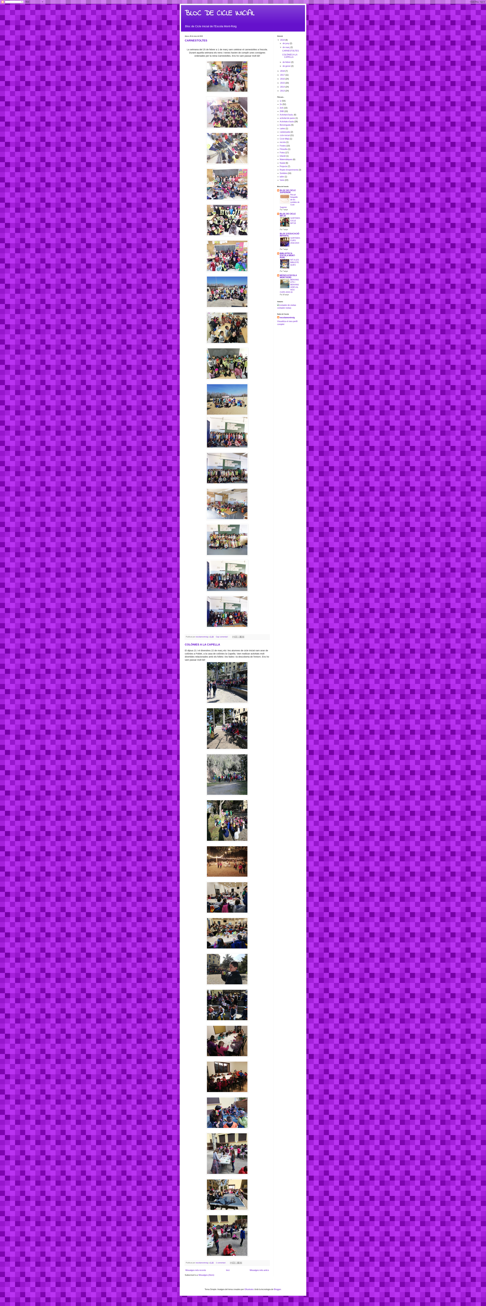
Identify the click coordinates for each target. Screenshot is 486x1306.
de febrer (287, 62)
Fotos (282, 153)
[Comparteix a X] (238, 637)
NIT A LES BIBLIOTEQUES (294, 262)
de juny (286, 43)
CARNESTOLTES (196, 40)
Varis (282, 180)
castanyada (285, 132)
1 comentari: (221, 1263)
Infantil (283, 156)
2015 (282, 83)
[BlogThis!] (236, 637)
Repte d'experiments (289, 170)
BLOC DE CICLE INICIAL (220, 13)
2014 (282, 87)
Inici (228, 1270)
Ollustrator (249, 1289)
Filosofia (283, 149)
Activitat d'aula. (286, 115)
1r (280, 101)
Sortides (283, 173)
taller (282, 177)
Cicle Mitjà (284, 139)
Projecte (283, 166)
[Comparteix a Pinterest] (243, 637)
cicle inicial (285, 135)
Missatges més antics (259, 1270)
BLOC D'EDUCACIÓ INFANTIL (289, 235)
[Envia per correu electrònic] (233, 637)
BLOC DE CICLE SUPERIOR (288, 191)
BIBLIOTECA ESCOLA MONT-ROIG (287, 255)
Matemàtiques (286, 159)
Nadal (282, 163)
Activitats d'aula (287, 121)
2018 (282, 71)
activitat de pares (287, 118)
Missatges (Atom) (206, 1275)
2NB (282, 111)
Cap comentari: (222, 637)
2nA (281, 108)
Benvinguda (285, 125)
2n (281, 104)
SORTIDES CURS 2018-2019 (295, 240)
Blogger (277, 1289)
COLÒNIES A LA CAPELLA (202, 644)
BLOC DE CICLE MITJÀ (288, 215)
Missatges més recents (195, 1270)
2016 (282, 79)
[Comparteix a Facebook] (240, 637)
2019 (282, 40)
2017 (282, 75)
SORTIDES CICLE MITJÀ (295, 220)
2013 (282, 91)
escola (283, 142)
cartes (282, 128)
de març (286, 47)
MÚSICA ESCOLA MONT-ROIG (288, 276)
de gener (287, 66)
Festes (283, 146)
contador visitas (284, 308)
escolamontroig (287, 317)
